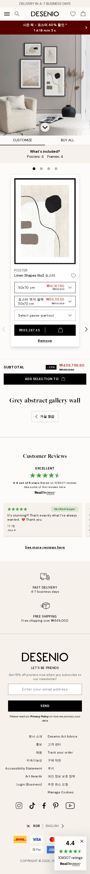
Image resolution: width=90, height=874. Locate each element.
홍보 (39, 744)
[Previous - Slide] (3, 329)
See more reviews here (45, 547)
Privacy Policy (39, 716)
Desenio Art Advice (62, 736)
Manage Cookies (61, 792)
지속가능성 (34, 760)
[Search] (17, 13)
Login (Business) (29, 784)
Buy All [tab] (67, 140)
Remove (45, 341)
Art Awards (33, 776)
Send (44, 706)
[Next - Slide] (86, 329)
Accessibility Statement (23, 768)
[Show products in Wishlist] (73, 13)
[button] (45, 127)
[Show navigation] (7, 13)
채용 (39, 752)
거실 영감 (47, 416)
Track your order (60, 752)
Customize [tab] (22, 140)
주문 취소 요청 (58, 784)
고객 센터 (54, 744)
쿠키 (51, 768)
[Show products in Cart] (83, 13)
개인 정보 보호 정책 (61, 776)
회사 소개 (35, 736)
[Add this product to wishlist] (73, 276)
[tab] (34, 168)
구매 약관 (54, 760)
